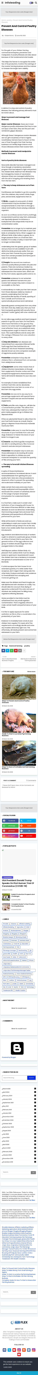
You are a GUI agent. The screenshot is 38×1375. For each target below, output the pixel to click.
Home (4, 20)
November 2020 (19, 1120)
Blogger (26, 930)
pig (30, 980)
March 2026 (19, 1089)
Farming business (8, 947)
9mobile (5, 924)
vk (29, 831)
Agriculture (20, 927)
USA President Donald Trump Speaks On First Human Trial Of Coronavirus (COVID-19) (18, 883)
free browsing (23, 950)
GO (33, 1172)
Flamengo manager (9, 950)
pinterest (12, 831)
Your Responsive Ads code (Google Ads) (19, 12)
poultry (9, 20)
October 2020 (19, 1124)
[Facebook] (3, 650)
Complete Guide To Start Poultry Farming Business (22, 905)
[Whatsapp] (11, 650)
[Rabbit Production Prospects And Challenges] (6, 897)
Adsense (13, 924)
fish (18, 947)
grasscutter (6, 954)
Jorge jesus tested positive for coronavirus (16, 967)
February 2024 (19, 1096)
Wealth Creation (20, 990)
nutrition (11, 980)
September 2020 (19, 1127)
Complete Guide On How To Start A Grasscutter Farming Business (19, 1281)
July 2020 (19, 1134)
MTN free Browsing (14, 977)
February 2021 (19, 1110)
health (15, 954)
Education (25, 944)
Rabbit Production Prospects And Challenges (23, 895)
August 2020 (19, 1131)
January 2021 (19, 1113)
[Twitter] (7, 650)
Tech (22, 987)
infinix (14, 957)
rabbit (21, 984)
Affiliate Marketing (8, 927)
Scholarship (29, 984)
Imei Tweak (6, 957)
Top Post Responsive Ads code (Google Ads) (19, 43)
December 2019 (19, 1158)
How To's (28, 954)
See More (32, 1200)
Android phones (16, 930)
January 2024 (19, 1099)
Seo (4, 987)
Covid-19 (16, 944)
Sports (16, 987)
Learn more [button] (8, 1367)
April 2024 (19, 1092)
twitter (29, 821)
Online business (22, 980)
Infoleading (12, 2)
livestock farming (15, 646)
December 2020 (19, 1117)
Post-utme (6, 984)
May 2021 (19, 1106)
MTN (4, 977)
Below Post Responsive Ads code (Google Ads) (19, 639)
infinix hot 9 (22, 957)
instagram (11, 836)
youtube (29, 836)
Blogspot (23, 934)
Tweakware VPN (8, 990)
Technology (30, 987)
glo (31, 950)
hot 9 (21, 954)
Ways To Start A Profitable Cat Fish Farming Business (18, 768)
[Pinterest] (16, 650)
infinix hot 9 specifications (11, 960)
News (4, 980)
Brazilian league (8, 937)
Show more (31, 671)
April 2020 (19, 1144)
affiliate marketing (24, 924)
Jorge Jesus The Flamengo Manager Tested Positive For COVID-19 (16, 970)
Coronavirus (7, 944)
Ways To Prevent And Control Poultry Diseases (15, 701)
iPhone (31, 960)
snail (9, 987)
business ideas (24, 940)
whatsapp (11, 826)
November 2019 (19, 1162)
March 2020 (19, 1148)
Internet (24, 960)
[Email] (20, 650)
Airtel (27, 927)
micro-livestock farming (24, 974)
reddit (29, 826)
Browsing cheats (21, 937)
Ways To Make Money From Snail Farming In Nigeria (17, 1271)
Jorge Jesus (7, 964)
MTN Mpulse (25, 977)
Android (5, 930)
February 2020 (19, 1151)
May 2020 (19, 1141)
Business (14, 940)
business (6, 940)
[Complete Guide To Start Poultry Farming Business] (6, 906)
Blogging (14, 934)
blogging (6, 934)
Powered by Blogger (9, 1057)
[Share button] (24, 650)
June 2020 (19, 1137)
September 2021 (19, 1103)
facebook (11, 821)
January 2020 (19, 1155)
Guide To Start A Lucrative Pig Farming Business (16, 734)
